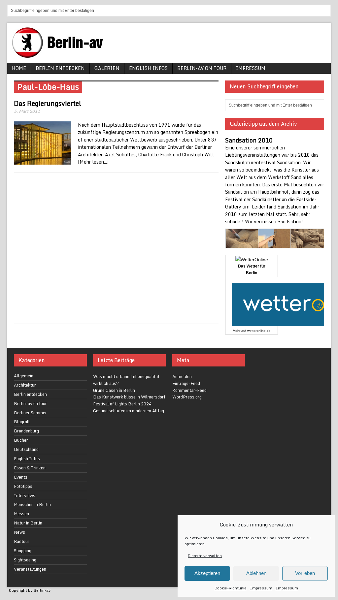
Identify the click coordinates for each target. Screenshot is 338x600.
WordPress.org (187, 396)
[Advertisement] (116, 248)
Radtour (21, 541)
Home (19, 68)
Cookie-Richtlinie (231, 588)
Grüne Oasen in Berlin (114, 390)
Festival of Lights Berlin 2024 (122, 403)
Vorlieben (305, 573)
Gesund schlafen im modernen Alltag (128, 410)
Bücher (21, 440)
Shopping (22, 550)
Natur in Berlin (28, 522)
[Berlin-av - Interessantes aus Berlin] (60, 55)
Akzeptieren (207, 573)
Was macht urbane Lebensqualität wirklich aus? (126, 380)
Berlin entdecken (60, 68)
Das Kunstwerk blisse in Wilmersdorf (129, 396)
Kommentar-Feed (189, 390)
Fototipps (23, 486)
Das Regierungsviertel (47, 103)
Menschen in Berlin (32, 504)
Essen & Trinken (30, 467)
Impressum (261, 588)
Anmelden (182, 376)
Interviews (24, 495)
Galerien (106, 68)
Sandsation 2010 (249, 140)
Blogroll (22, 421)
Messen (21, 513)
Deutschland (26, 449)
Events (20, 477)
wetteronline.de (259, 330)
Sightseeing (25, 559)
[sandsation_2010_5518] (275, 244)
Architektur (25, 385)
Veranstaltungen (30, 569)
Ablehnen (256, 573)
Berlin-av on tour (201, 68)
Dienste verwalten (205, 556)
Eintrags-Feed (186, 383)
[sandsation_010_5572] (307, 244)
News (19, 532)
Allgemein (23, 375)
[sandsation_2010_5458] (242, 244)
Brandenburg (26, 430)
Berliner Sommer (30, 412)
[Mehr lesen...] (93, 162)
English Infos (148, 68)
